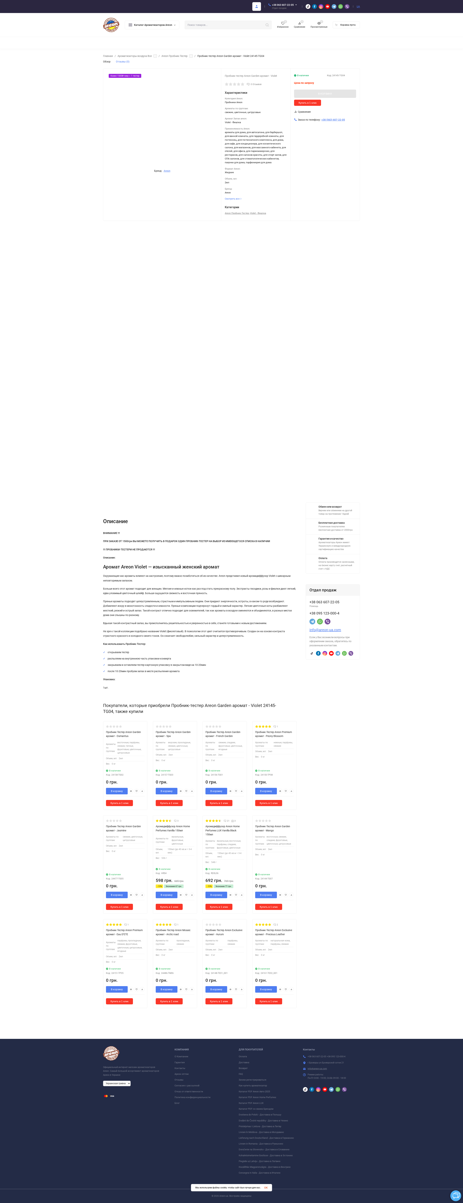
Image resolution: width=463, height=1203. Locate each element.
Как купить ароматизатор (253, 1085)
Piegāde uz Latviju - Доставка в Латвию (260, 1161)
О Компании (181, 1056)
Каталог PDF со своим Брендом (256, 1108)
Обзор (107, 61)
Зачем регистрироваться (252, 1079)
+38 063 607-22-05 (283, 4)
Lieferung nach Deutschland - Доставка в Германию (266, 1138)
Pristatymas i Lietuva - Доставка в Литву (260, 1126)
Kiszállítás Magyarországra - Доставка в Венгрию (265, 1167)
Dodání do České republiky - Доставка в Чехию (263, 1120)
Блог (177, 1103)
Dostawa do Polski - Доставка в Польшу (260, 1114)
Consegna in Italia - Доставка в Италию (260, 1172)
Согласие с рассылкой (187, 1085)
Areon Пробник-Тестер (175, 56)
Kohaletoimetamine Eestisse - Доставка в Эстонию (266, 1155)
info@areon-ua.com (325, 630)
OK (266, 1187)
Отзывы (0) (122, 61)
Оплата (243, 1056)
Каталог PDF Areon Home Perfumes (257, 1097)
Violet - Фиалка (258, 213)
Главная (108, 56)
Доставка (244, 1062)
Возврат (243, 1068)
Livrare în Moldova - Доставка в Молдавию (261, 1132)
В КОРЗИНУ (325, 93)
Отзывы (179, 1079)
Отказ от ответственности (189, 1091)
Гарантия (180, 1062)
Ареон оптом (182, 1074)
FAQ (241, 1074)
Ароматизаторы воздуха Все (135, 56)
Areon (167, 171)
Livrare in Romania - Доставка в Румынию (261, 1143)
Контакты (180, 1068)
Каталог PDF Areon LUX (251, 1103)
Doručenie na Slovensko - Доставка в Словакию (264, 1149)
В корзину (117, 791)
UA (358, 6)
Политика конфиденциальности (193, 1097)
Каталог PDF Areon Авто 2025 (254, 1091)
